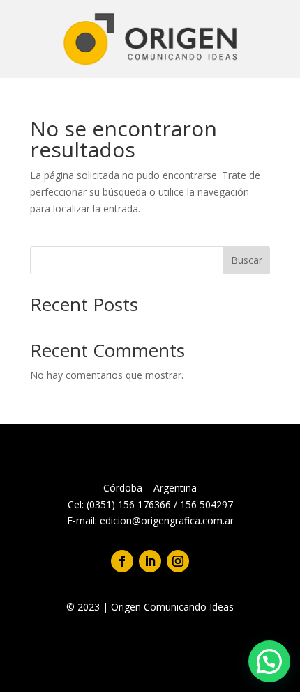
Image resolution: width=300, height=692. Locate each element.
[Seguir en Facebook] (122, 561)
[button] (269, 661)
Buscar (246, 260)
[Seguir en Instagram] (178, 561)
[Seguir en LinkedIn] (150, 561)
